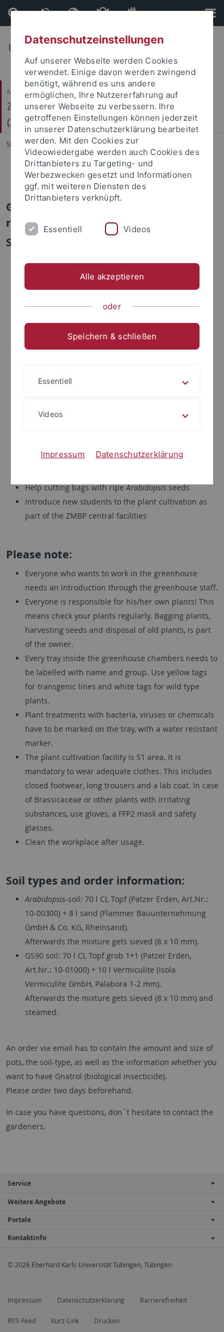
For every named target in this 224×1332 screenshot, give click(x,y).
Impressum (63, 454)
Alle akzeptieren (112, 276)
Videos (137, 229)
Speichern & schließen (112, 336)
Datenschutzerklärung (140, 454)
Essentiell (62, 229)
